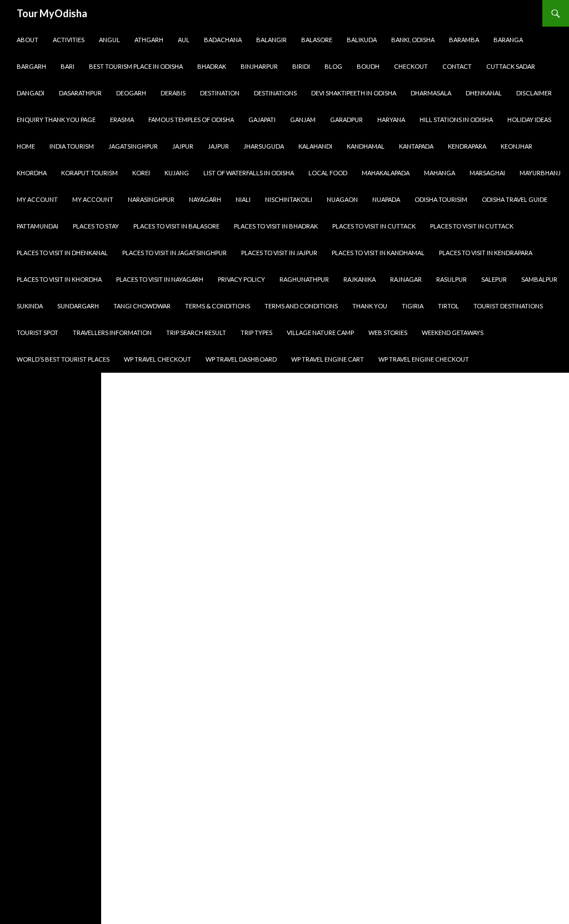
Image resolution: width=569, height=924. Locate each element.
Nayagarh (205, 199)
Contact (457, 66)
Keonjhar (516, 146)
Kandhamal (366, 146)
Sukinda (30, 305)
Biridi (301, 66)
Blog (333, 66)
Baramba (464, 39)
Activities (68, 39)
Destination (219, 93)
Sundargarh (78, 305)
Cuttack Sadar (510, 66)
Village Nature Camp (320, 332)
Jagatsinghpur (133, 146)
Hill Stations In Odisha (456, 119)
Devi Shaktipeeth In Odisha (353, 93)
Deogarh (131, 93)
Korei (141, 172)
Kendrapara (467, 146)
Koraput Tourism (89, 172)
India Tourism (71, 146)
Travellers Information (112, 332)
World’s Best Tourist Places (63, 359)
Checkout (411, 66)
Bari (67, 66)
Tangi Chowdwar (142, 305)
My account (92, 199)
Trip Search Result (196, 332)
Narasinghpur (151, 199)
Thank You (369, 305)
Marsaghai (487, 172)
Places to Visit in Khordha (59, 279)
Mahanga (439, 172)
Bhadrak (211, 66)
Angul (109, 39)
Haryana (391, 119)
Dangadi (30, 93)
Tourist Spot (37, 332)
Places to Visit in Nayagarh (159, 279)
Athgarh (148, 39)
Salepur (494, 279)
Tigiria (412, 305)
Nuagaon (342, 199)
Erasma (122, 119)
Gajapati (262, 119)
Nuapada (386, 199)
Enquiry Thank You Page (56, 119)
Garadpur (346, 119)
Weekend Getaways (452, 332)
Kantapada (416, 146)
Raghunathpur (304, 279)
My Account (37, 199)
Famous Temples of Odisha (191, 119)
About (27, 39)
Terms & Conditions (217, 305)
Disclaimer (534, 93)
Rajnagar (406, 279)
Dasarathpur (80, 93)
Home (26, 146)
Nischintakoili (288, 199)
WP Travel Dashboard (241, 359)
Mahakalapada (386, 172)
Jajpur (182, 146)
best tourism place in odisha (136, 66)
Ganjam (303, 119)
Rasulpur (451, 279)
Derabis (173, 93)
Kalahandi (315, 146)
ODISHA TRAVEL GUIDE (514, 199)
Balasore (316, 39)
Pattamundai (37, 226)
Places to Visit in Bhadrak (276, 226)
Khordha (32, 172)
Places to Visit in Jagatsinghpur (174, 252)
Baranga (508, 39)
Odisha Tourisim (441, 199)
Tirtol (448, 305)
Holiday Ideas (529, 119)
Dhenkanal (484, 93)
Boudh (368, 66)
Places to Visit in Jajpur (279, 252)
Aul (183, 39)
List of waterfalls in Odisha (248, 172)
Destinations (275, 93)
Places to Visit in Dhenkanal (62, 252)
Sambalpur (539, 279)
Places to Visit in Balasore (176, 226)
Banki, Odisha (413, 39)
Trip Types (256, 332)
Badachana (223, 39)
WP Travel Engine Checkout (423, 359)
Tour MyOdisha (52, 13)
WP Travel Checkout (157, 359)
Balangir (271, 39)
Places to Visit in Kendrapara (485, 252)
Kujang (176, 172)
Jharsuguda (263, 146)
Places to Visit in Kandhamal (378, 252)
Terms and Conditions (301, 305)
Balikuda (362, 39)
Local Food (327, 172)
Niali (243, 199)
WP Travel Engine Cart (327, 359)
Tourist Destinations (508, 305)
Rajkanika (359, 279)
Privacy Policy (241, 279)
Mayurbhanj (540, 172)
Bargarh (31, 66)
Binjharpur (259, 66)
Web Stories (387, 332)
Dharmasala (431, 93)
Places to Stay (96, 226)
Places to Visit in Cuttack (374, 226)
